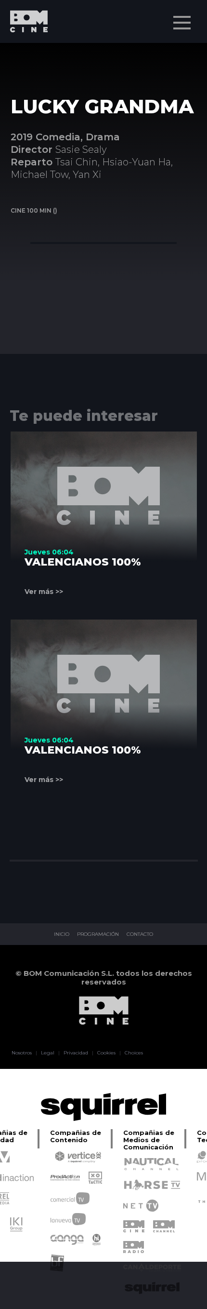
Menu (182, 22)
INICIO (61, 934)
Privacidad (76, 1053)
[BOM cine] (24, 49)
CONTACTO (140, 934)
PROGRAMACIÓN (98, 934)
